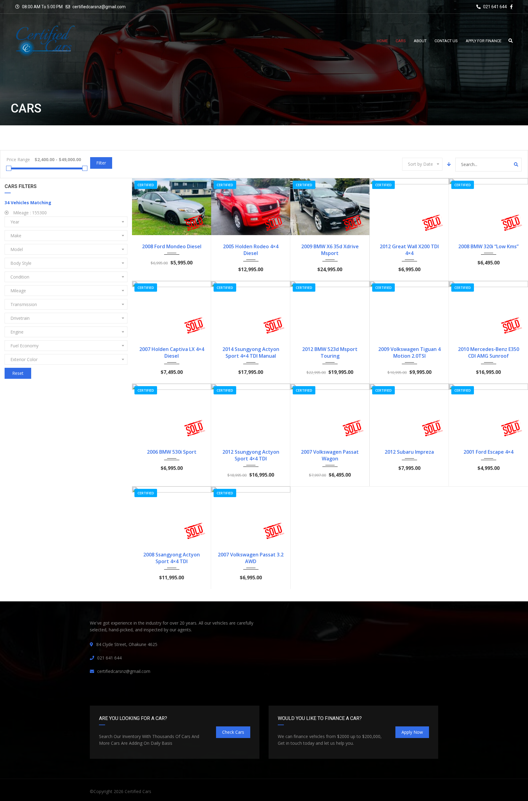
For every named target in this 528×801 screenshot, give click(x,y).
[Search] (516, 164)
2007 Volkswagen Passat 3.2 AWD (251, 558)
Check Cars (233, 732)
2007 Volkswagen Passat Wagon (330, 455)
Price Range (18, 159)
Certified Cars (138, 791)
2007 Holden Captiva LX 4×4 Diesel (171, 352)
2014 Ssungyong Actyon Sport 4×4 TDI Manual (250, 352)
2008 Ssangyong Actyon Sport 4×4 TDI (171, 558)
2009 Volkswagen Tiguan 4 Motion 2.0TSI (409, 352)
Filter (101, 163)
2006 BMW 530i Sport (171, 451)
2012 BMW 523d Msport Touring (330, 352)
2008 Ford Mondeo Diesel (171, 246)
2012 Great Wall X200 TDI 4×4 (409, 250)
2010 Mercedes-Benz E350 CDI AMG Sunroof (488, 352)
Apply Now (412, 732)
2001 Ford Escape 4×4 (488, 451)
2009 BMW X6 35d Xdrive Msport (330, 250)
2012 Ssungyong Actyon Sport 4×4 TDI (250, 455)
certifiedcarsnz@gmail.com (99, 6)
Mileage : (29, 213)
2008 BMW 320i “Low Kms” (488, 246)
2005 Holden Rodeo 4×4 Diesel (250, 250)
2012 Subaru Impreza (409, 451)
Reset (18, 373)
